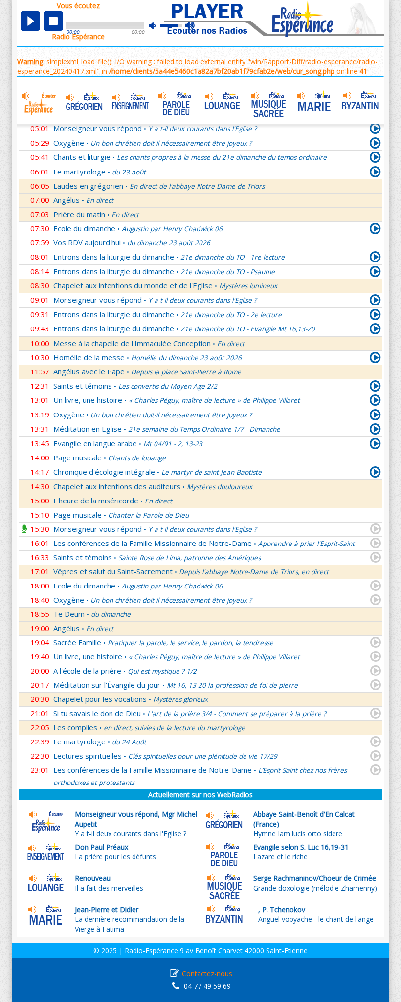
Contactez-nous (207, 973)
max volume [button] (190, 26)
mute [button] (157, 26)
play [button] (30, 21)
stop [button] (53, 21)
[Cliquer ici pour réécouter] (375, 144)
